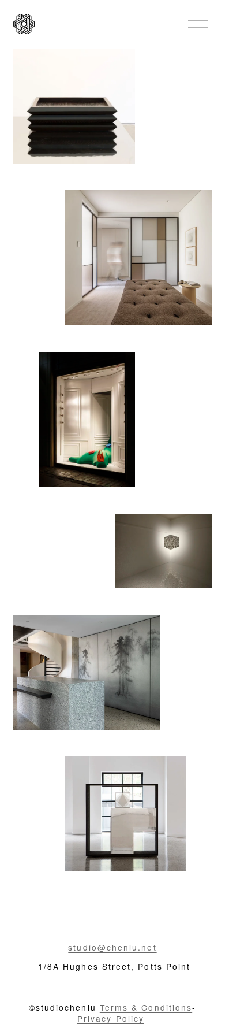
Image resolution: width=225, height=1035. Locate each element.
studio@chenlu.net (112, 948)
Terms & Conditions (146, 1008)
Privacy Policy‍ (110, 1019)
